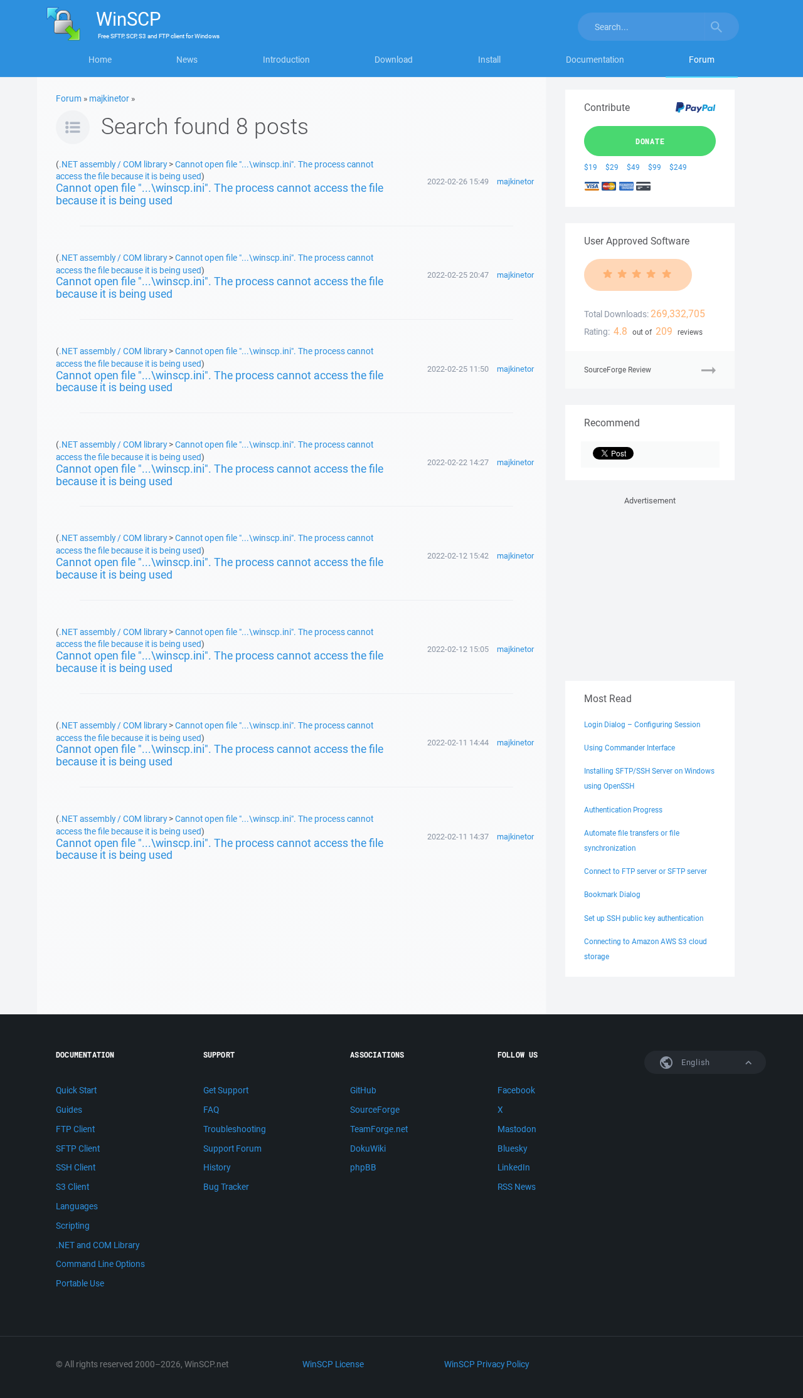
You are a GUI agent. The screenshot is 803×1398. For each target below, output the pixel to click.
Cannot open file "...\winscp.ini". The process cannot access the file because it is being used (219, 194)
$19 (590, 167)
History (216, 1167)
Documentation (595, 59)
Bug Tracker (226, 1186)
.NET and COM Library (97, 1245)
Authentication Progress (623, 809)
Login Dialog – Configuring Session (642, 724)
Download (394, 59)
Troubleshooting (234, 1129)
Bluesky (512, 1148)
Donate (650, 141)
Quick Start (76, 1090)
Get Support (225, 1090)
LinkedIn (513, 1167)
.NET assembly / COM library (113, 164)
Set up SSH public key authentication (643, 918)
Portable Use (80, 1283)
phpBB (363, 1167)
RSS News (516, 1186)
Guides (69, 1109)
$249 (678, 167)
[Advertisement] (650, 586)
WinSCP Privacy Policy (486, 1364)
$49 (633, 167)
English (694, 1062)
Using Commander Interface (629, 747)
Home (100, 59)
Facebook (516, 1090)
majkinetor (109, 98)
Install (489, 59)
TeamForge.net (379, 1129)
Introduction (286, 59)
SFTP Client (78, 1148)
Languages (77, 1206)
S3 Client (72, 1186)
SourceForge (375, 1109)
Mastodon (516, 1129)
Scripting (73, 1225)
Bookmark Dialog (612, 894)
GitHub (363, 1090)
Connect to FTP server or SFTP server (645, 871)
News (187, 59)
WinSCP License (333, 1364)
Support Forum (232, 1148)
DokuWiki (368, 1148)
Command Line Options (100, 1263)
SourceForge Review (617, 369)
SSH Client (75, 1167)
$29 (612, 167)
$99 (654, 167)
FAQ (211, 1109)
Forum (702, 59)
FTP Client (75, 1129)
